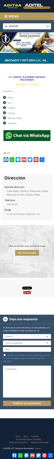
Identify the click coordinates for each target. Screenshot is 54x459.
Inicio (18, 436)
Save (28, 292)
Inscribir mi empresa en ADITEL (29, 439)
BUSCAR (13, 26)
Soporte (37, 448)
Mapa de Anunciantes (18, 442)
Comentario (11, 369)
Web (7, 349)
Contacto (35, 436)
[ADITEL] (27, 6)
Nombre (9, 336)
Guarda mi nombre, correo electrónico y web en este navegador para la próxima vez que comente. (26, 358)
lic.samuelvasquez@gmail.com (23, 214)
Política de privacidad (39, 442)
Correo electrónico (14, 343)
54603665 (12, 204)
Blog (25, 436)
